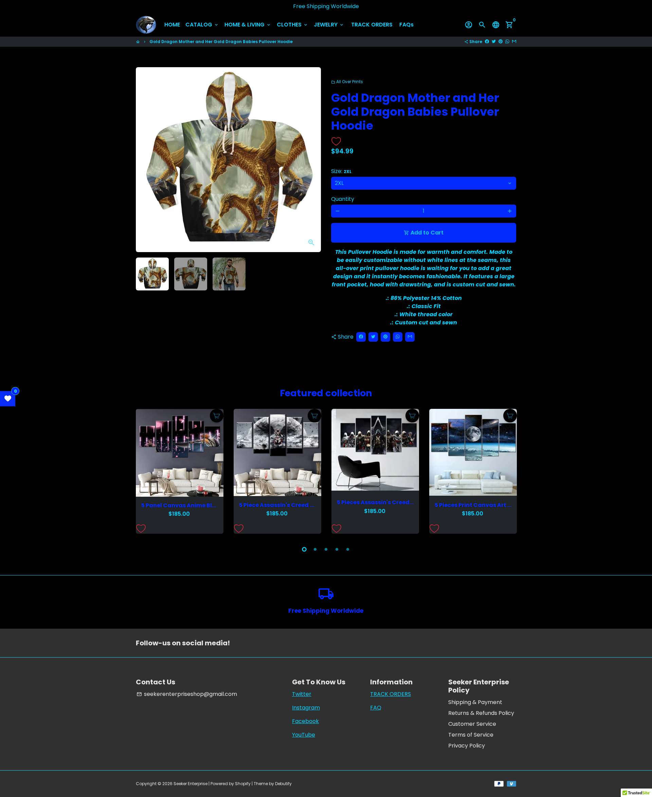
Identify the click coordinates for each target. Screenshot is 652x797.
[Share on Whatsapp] (507, 41)
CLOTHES (292, 25)
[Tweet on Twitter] (494, 41)
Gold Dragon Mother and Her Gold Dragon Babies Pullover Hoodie (221, 41)
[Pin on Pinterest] (501, 41)
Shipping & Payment (475, 702)
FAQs (406, 25)
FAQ (375, 707)
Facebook (305, 721)
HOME (172, 25)
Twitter (301, 694)
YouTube (303, 735)
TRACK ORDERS (372, 25)
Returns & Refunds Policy (481, 713)
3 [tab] (326, 549)
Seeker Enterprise (190, 783)
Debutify (283, 783)
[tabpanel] (179, 471)
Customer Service (472, 724)
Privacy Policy (466, 745)
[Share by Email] (514, 41)
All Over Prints (347, 81)
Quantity (342, 199)
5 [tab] (347, 549)
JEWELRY (329, 25)
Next (311, 159)
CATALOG (202, 25)
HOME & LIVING (247, 25)
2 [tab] (315, 549)
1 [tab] (304, 549)
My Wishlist (7, 398)
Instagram (306, 707)
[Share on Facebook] (487, 41)
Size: (341, 171)
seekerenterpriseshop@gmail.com (187, 694)
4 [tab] (337, 549)
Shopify (243, 783)
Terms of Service (470, 735)
